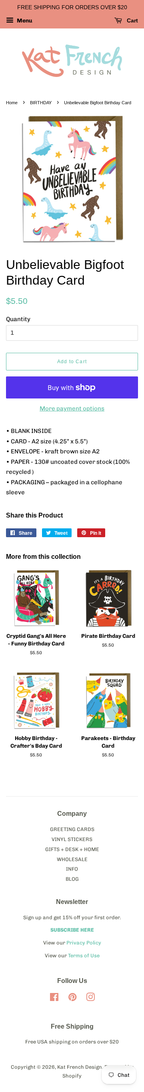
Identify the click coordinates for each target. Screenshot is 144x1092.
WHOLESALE (72, 859)
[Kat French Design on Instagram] (90, 999)
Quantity (18, 319)
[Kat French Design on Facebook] (54, 999)
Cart (131, 20)
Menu (24, 20)
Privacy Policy (83, 943)
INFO (72, 869)
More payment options (72, 408)
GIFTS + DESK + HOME (72, 849)
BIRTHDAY (41, 102)
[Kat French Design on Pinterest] (72, 999)
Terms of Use (84, 955)
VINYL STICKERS (72, 839)
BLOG (72, 879)
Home (12, 102)
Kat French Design (79, 1067)
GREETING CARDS (72, 829)
